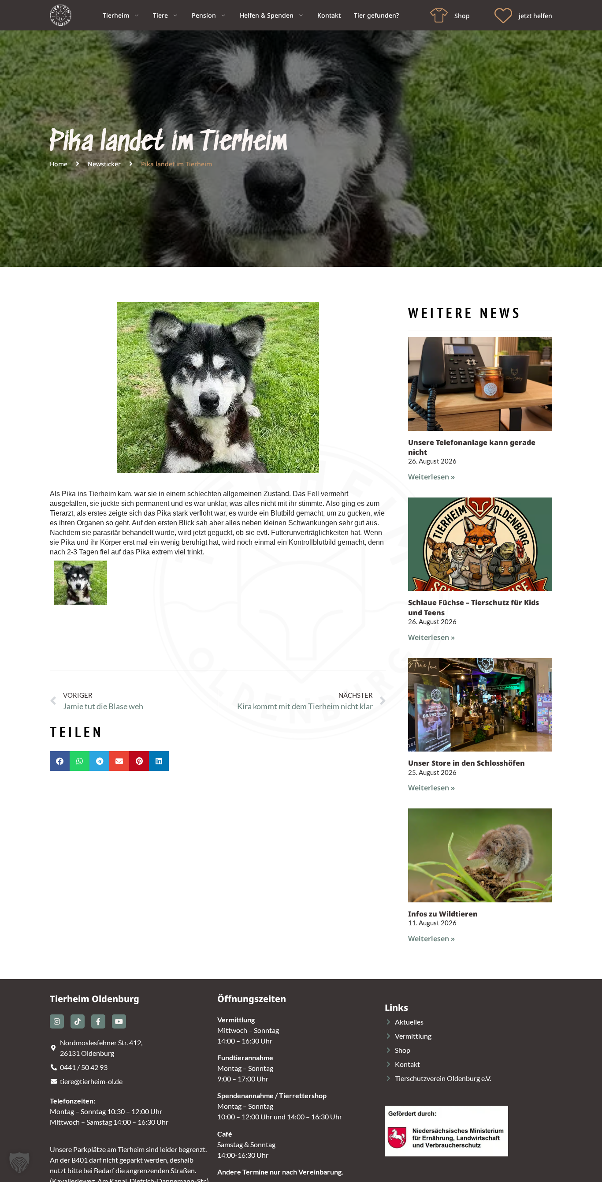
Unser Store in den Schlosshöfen (466, 763)
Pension (204, 15)
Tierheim (116, 15)
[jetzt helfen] (503, 15)
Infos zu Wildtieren (443, 914)
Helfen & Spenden (267, 15)
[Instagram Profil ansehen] (57, 1021)
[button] (60, 761)
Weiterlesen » (431, 477)
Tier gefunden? (376, 15)
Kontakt (329, 15)
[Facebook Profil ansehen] (98, 1021)
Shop (462, 15)
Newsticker (104, 164)
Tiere (160, 15)
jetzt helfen (535, 15)
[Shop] (439, 15)
